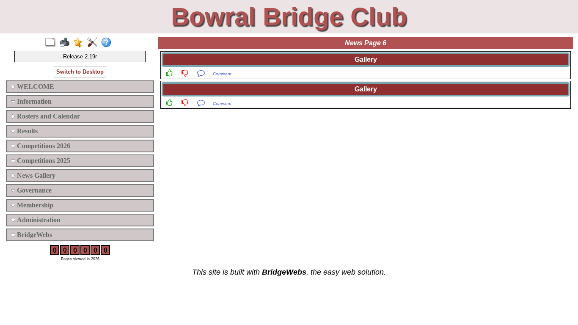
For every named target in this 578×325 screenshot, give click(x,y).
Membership (34, 205)
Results (26, 131)
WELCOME (34, 86)
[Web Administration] (94, 42)
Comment (222, 74)
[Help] (108, 42)
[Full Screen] (52, 42)
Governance (33, 190)
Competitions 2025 (42, 160)
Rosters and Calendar (47, 116)
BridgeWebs (33, 234)
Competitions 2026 (42, 145)
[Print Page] (66, 42)
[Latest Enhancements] (80, 42)
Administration (38, 219)
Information (33, 101)
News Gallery (35, 175)
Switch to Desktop (80, 72)
